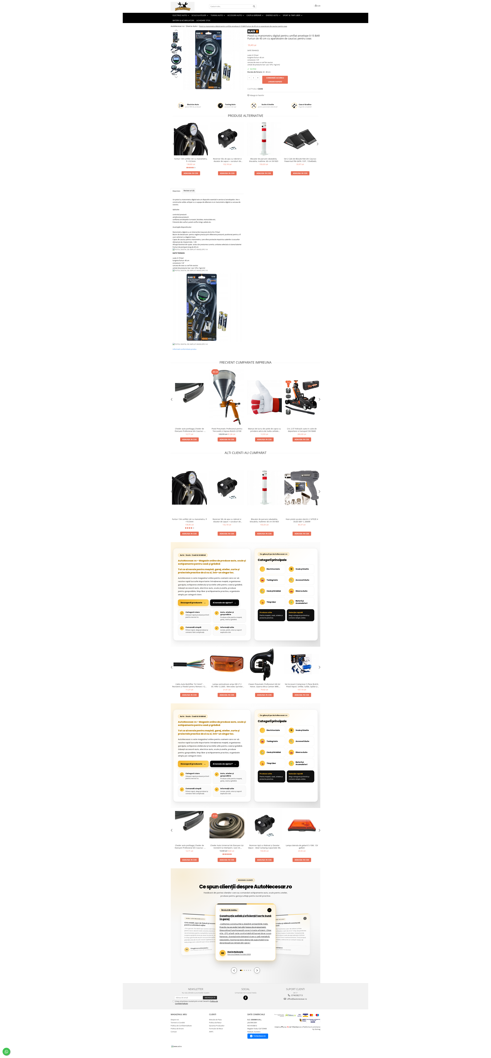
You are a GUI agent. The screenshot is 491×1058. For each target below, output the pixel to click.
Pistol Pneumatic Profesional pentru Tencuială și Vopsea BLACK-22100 (227, 429)
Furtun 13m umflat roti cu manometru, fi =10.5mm (190, 160)
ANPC (211, 1031)
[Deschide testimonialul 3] (246, 970)
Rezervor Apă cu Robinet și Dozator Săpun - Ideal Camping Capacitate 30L (264, 846)
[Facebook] (245, 998)
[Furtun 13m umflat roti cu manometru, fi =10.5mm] (191, 139)
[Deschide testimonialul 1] (241, 970)
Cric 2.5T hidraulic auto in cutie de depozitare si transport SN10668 (302, 429)
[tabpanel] (213, 59)
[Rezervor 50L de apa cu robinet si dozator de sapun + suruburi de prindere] (227, 139)
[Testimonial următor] (257, 970)
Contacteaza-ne (260, 1036)
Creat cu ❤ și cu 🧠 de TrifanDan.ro (288, 1027)
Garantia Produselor (216, 1025)
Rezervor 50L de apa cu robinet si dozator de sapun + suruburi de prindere (227, 160)
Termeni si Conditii (178, 1022)
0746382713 (297, 995)
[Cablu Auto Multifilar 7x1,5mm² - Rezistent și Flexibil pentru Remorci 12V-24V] (189, 664)
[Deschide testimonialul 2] (244, 970)
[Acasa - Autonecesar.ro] (183, 6)
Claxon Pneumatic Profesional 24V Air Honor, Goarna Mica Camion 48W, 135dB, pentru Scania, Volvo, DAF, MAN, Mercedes (264, 685)
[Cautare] (254, 6)
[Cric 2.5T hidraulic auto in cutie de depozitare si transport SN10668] (301, 397)
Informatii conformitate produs (184, 349)
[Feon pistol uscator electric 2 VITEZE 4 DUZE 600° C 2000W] (301, 487)
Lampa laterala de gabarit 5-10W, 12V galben (302, 846)
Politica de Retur (215, 1022)
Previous (176, 30)
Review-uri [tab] (189, 190)
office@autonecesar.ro (297, 999)
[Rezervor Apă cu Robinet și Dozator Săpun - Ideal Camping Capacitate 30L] (264, 825)
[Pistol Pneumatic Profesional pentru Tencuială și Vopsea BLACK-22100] (226, 397)
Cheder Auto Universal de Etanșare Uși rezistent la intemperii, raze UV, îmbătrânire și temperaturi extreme (227, 846)
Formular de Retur (216, 1028)
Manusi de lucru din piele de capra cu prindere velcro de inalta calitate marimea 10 (264, 429)
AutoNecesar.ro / (178, 26)
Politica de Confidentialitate (181, 1025)
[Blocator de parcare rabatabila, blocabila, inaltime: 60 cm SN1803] (264, 139)
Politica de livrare (177, 1028)
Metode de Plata (215, 1019)
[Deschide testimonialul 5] (250, 970)
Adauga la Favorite (256, 95)
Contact (174, 1031)
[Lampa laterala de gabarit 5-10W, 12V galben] (301, 825)
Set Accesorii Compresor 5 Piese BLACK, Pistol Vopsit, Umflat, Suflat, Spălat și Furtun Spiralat (302, 685)
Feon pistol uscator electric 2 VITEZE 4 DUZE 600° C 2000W (302, 520)
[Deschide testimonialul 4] (248, 970)
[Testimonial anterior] (234, 970)
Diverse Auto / (192, 26)
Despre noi (175, 1019)
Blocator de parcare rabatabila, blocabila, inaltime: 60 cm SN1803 (263, 160)
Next (176, 77)
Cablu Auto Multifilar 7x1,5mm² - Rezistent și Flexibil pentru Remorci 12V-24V (189, 685)
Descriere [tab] (176, 191)
